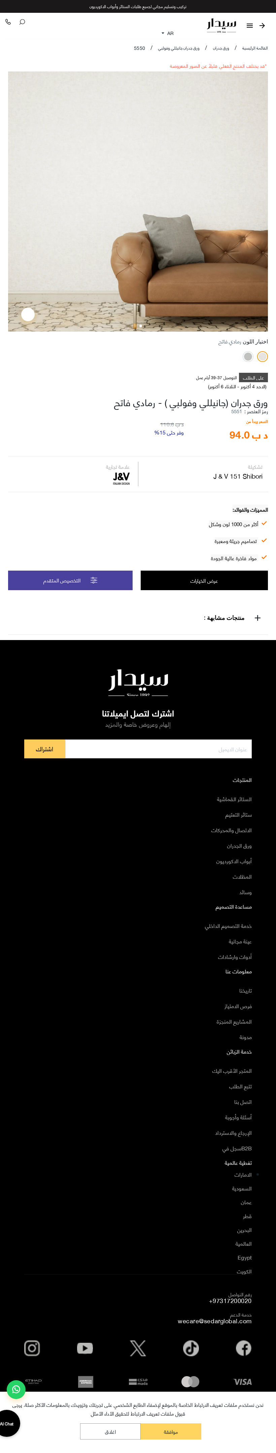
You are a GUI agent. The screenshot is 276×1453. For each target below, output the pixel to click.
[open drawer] (249, 25)
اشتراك (44, 748)
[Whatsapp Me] (16, 1392)
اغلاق (110, 1431)
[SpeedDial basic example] (16, 1389)
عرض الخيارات (204, 580)
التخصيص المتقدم (61, 580)
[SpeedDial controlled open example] (28, 314)
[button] (138, 619)
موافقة (171, 1431)
